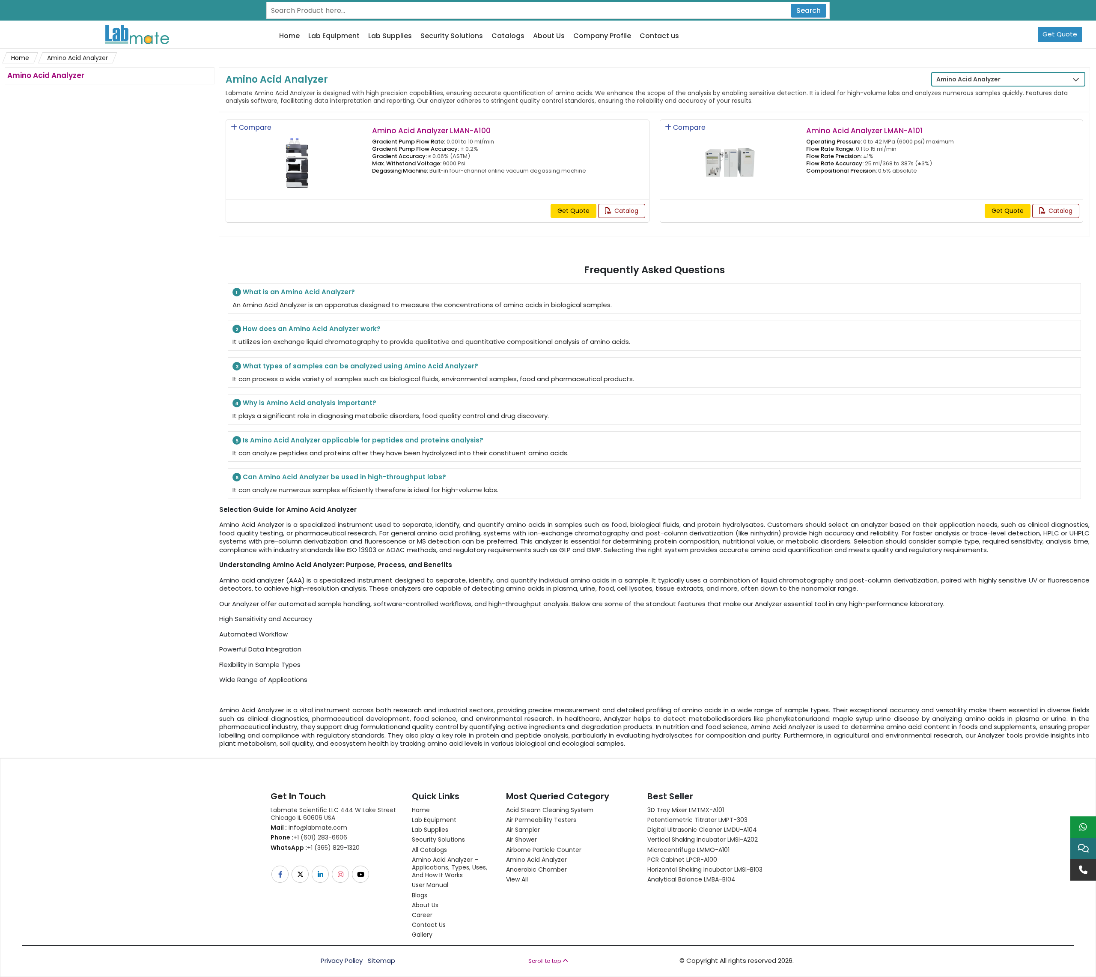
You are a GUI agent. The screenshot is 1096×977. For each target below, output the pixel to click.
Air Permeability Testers (541, 820)
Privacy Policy (342, 960)
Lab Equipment (334, 36)
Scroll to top (545, 961)
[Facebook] (281, 874)
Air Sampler (523, 830)
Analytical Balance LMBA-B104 (691, 879)
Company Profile (602, 36)
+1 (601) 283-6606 (309, 837)
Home (289, 36)
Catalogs (507, 36)
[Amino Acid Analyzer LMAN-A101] (730, 156)
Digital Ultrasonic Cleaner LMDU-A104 (702, 830)
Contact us (659, 36)
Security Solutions (451, 36)
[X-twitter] (301, 874)
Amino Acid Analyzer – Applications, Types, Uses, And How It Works (449, 867)
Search (808, 10)
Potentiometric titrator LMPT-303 (697, 820)
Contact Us (429, 925)
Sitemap (381, 960)
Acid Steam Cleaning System (549, 810)
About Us (549, 36)
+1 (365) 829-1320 (315, 847)
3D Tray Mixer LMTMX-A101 (685, 810)
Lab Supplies (390, 36)
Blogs (419, 895)
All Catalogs (429, 850)
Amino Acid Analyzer (536, 859)
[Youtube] (361, 874)
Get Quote (1059, 34)
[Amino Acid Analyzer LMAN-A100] (297, 156)
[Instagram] (341, 874)
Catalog (625, 210)
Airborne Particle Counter (543, 850)
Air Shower (521, 839)
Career (422, 915)
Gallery (422, 934)
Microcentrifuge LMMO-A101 (688, 850)
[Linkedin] (321, 874)
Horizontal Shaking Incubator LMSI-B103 (704, 869)
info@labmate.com (309, 827)
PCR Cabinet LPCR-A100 (682, 859)
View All (517, 879)
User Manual (430, 885)
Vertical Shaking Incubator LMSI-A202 (702, 839)
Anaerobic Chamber (536, 869)
